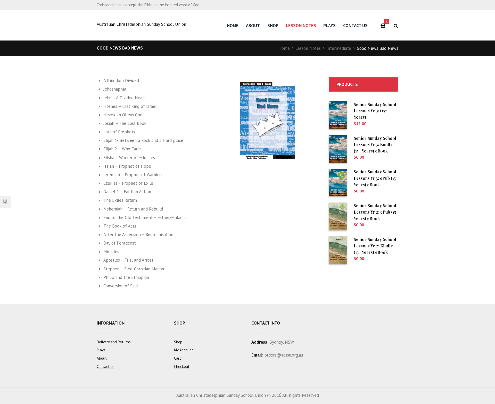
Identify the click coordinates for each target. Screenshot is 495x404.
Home (232, 25)
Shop (272, 25)
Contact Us (355, 25)
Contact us (105, 366)
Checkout (181, 366)
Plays (329, 25)
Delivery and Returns (114, 342)
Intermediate (338, 48)
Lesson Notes (301, 25)
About (253, 25)
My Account (183, 350)
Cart (177, 358)
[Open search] (395, 26)
